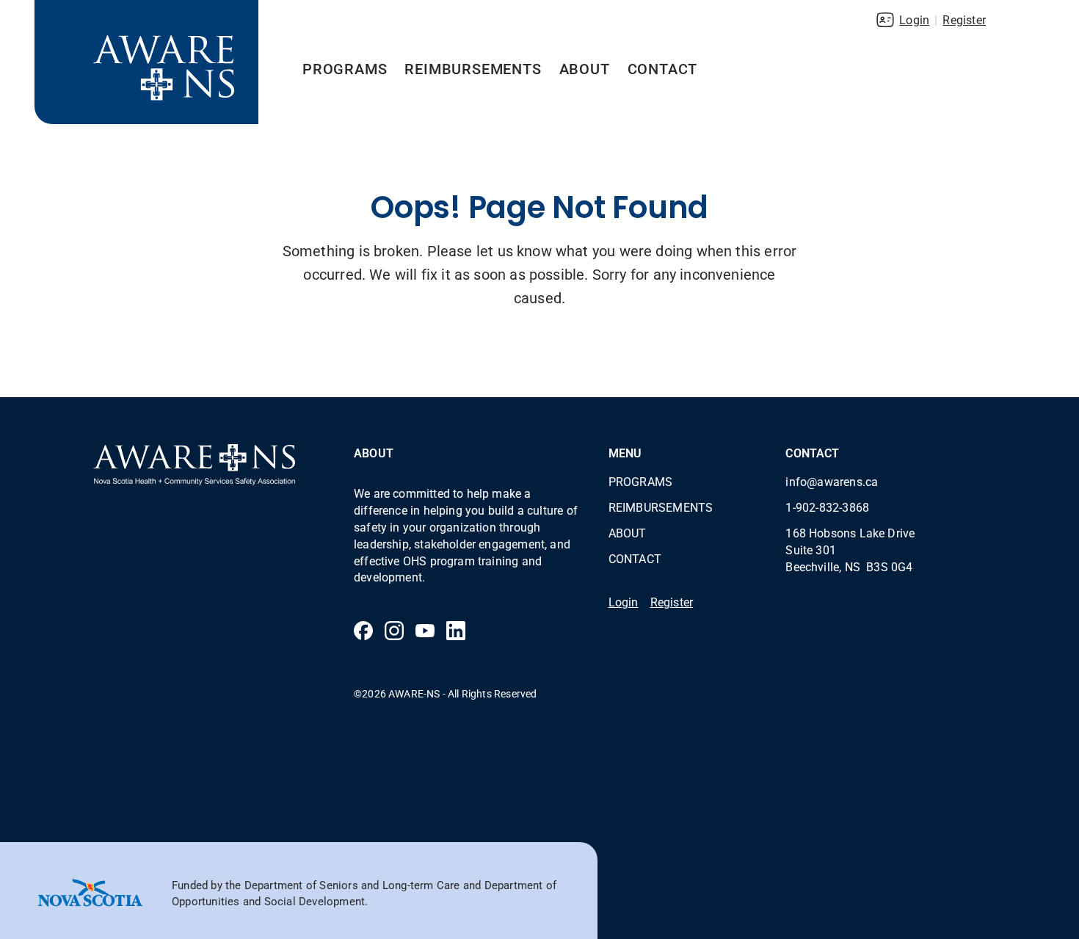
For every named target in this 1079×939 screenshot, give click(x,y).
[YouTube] (425, 630)
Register (964, 19)
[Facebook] (363, 630)
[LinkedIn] (455, 630)
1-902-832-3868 (827, 507)
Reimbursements (472, 68)
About (584, 68)
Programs (344, 68)
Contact (663, 68)
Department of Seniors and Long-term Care (352, 884)
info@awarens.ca (831, 481)
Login (914, 19)
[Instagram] (394, 630)
